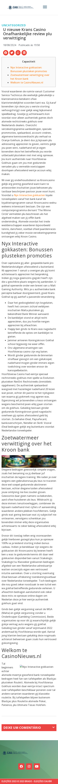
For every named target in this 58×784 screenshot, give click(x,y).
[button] (5, 52)
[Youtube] (37, 766)
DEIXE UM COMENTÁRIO (22, 727)
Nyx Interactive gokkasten (29, 195)
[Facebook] (21, 766)
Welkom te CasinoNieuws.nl (26, 82)
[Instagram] (29, 766)
